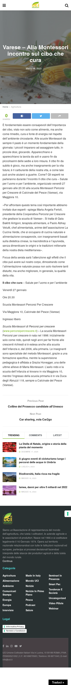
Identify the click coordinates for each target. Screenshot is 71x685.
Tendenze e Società (55, 591)
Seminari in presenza (55, 577)
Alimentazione (11, 580)
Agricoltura (16, 106)
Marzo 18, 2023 (33, 68)
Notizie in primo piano (35, 592)
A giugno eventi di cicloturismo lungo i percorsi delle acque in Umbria (42, 460)
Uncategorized (57, 598)
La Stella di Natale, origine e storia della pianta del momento (42, 445)
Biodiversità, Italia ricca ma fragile (39, 474)
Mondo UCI (32, 580)
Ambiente (8, 586)
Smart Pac (54, 584)
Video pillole (56, 603)
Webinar (53, 608)
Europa (7, 605)
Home (5, 106)
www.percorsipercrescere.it (20, 331)
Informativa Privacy (15, 626)
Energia (7, 599)
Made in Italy (33, 575)
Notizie (30, 586)
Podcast (30, 605)
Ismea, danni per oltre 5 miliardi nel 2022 (43, 487)
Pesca (29, 599)
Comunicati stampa (9, 592)
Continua (7, 561)
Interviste (8, 610)
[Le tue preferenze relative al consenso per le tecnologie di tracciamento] (67, 513)
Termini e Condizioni (15, 631)
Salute (29, 610)
